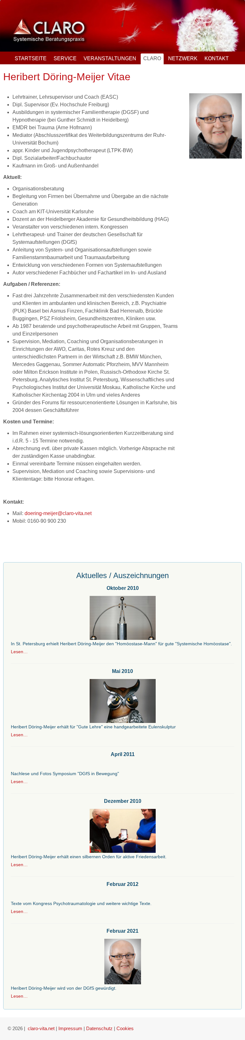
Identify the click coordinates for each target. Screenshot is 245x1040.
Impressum (70, 1028)
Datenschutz (99, 1028)
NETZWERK (182, 58)
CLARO (152, 58)
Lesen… (19, 651)
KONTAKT (216, 58)
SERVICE (65, 58)
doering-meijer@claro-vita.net (58, 513)
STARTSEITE (31, 58)
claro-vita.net (41, 1028)
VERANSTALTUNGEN (110, 58)
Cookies (125, 1028)
